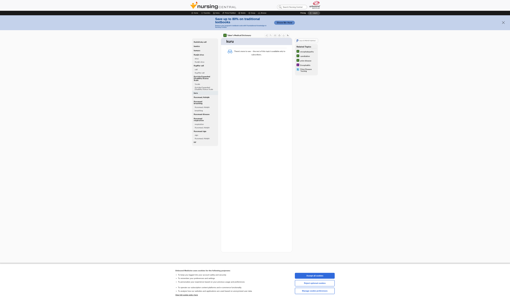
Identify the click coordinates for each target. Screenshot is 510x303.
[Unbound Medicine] (315, 5)
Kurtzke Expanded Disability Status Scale (204, 88)
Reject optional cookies (315, 283)
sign (196, 135)
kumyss (197, 50)
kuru (196, 93)
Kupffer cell (199, 73)
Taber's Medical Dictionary (239, 35)
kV (195, 142)
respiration (199, 124)
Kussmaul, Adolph (201, 97)
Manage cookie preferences (315, 291)
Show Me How (284, 23)
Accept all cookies (314, 276)
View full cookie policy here (186, 295)
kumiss (197, 46)
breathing (199, 110)
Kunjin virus (199, 62)
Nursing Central (223, 5)
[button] (262, 13)
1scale (197, 84)
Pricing (303, 13)
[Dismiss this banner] (503, 22)
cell (196, 69)
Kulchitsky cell (200, 42)
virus (197, 58)
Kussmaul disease (201, 114)
